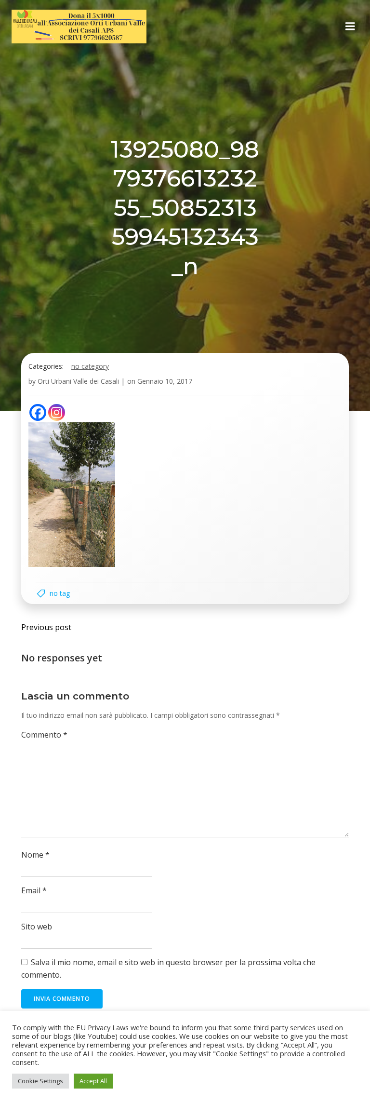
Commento (44, 734)
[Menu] (350, 26)
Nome (35, 854)
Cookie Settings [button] (40, 1080)
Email (34, 890)
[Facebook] (37, 412)
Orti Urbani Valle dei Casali (78, 381)
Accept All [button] (93, 1080)
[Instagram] (56, 412)
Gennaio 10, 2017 (164, 381)
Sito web (36, 926)
